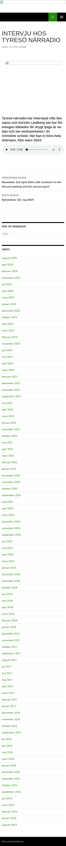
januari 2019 (9, 567)
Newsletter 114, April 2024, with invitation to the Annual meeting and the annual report (31, 182)
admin (22, 47)
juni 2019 (7, 541)
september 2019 (11, 534)
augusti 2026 (9, 257)
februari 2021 (9, 462)
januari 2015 (9, 818)
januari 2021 (9, 468)
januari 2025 (9, 304)
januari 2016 (9, 765)
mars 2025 (8, 297)
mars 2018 (8, 613)
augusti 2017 (9, 660)
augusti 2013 (9, 824)
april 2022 (7, 409)
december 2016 (11, 712)
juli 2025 (7, 284)
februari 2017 (9, 699)
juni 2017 (7, 673)
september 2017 (11, 653)
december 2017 (11, 633)
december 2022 (11, 383)
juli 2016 (7, 739)
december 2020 (11, 475)
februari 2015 (9, 811)
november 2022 (11, 389)
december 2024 (11, 310)
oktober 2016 (9, 725)
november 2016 (11, 719)
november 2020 (11, 482)
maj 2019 (7, 547)
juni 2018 (7, 594)
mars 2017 (8, 692)
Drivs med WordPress (12, 841)
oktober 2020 (9, 488)
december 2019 (11, 521)
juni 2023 (7, 350)
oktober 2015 (9, 785)
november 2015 (11, 778)
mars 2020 (8, 515)
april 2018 (7, 607)
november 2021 (11, 429)
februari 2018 (9, 620)
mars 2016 (8, 758)
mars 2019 (8, 561)
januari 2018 (9, 627)
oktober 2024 (9, 317)
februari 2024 (9, 337)
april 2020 (7, 508)
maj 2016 (7, 752)
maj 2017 (7, 679)
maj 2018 (7, 600)
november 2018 (11, 580)
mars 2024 (8, 330)
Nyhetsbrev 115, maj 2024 (18, 197)
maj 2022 (7, 402)
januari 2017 (9, 706)
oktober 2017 (9, 646)
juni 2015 (7, 798)
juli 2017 (7, 666)
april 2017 (7, 686)
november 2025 (11, 277)
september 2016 (11, 732)
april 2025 (7, 290)
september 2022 (11, 396)
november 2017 (11, 640)
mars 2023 (8, 370)
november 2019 (11, 528)
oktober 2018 (9, 587)
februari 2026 (9, 271)
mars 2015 (8, 805)
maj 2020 (7, 501)
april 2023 (7, 363)
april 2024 (7, 323)
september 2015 (11, 791)
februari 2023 (9, 376)
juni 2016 (7, 745)
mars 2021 (8, 455)
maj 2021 (7, 442)
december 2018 (11, 574)
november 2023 (11, 343)
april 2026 (7, 264)
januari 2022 (9, 422)
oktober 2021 (9, 435)
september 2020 (11, 495)
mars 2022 (8, 416)
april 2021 (7, 449)
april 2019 (7, 554)
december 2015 (11, 772)
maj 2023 (7, 356)
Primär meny (61, 17)
